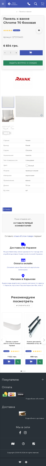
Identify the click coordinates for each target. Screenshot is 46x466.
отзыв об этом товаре (23, 236)
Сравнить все (24, 305)
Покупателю (11, 379)
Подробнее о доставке (34, 418)
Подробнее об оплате (35, 399)
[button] (21, 371)
